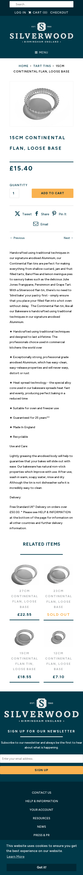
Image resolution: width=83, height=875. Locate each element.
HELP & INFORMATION (41, 801)
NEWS (41, 827)
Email (44, 224)
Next (67, 238)
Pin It (62, 214)
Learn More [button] (15, 857)
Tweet (27, 214)
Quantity (18, 185)
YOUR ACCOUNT (41, 810)
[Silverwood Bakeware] (41, 33)
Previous (19, 238)
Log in (20, 12)
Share (45, 214)
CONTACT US (41, 793)
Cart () (39, 12)
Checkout (59, 12)
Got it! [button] (41, 867)
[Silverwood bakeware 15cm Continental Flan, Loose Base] (41, 104)
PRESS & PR (41, 835)
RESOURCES (41, 818)
